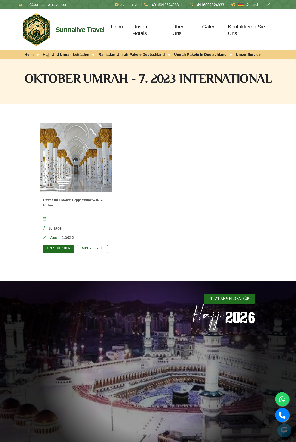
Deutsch (252, 4)
